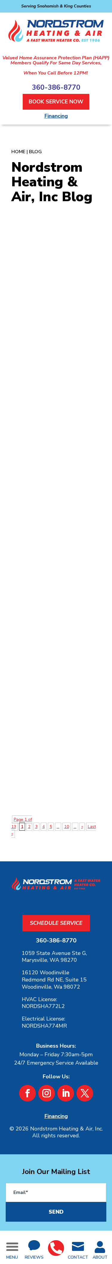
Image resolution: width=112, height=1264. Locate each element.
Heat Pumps (61, 340)
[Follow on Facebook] (27, 1093)
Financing (56, 116)
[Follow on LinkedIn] (65, 1093)
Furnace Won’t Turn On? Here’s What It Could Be (55, 501)
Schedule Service (56, 923)
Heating (53, 527)
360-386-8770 (56, 87)
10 (66, 826)
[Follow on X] (84, 1093)
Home (18, 151)
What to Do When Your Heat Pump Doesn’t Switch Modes (53, 310)
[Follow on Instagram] (46, 1093)
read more (47, 389)
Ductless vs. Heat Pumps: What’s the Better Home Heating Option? (48, 706)
